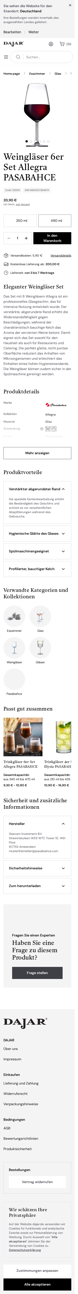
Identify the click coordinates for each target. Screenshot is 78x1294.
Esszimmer (37, 74)
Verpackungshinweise (20, 1104)
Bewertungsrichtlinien (20, 1138)
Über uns (10, 1049)
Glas (58, 74)
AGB (6, 1128)
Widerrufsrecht (15, 1093)
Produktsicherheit (17, 1149)
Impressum (12, 1059)
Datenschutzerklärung (25, 1250)
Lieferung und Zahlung (21, 1083)
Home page (11, 74)
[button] (37, 489)
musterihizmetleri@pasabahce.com (33, 851)
